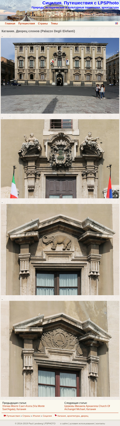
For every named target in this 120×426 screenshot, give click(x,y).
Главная (10, 23)
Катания (62, 416)
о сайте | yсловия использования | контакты (82, 423)
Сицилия (47, 416)
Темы (54, 23)
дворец (84, 416)
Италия (37, 416)
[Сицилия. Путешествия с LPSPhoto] (60, 20)
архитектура (73, 416)
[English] (116, 23)
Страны (43, 23)
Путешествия (26, 23)
